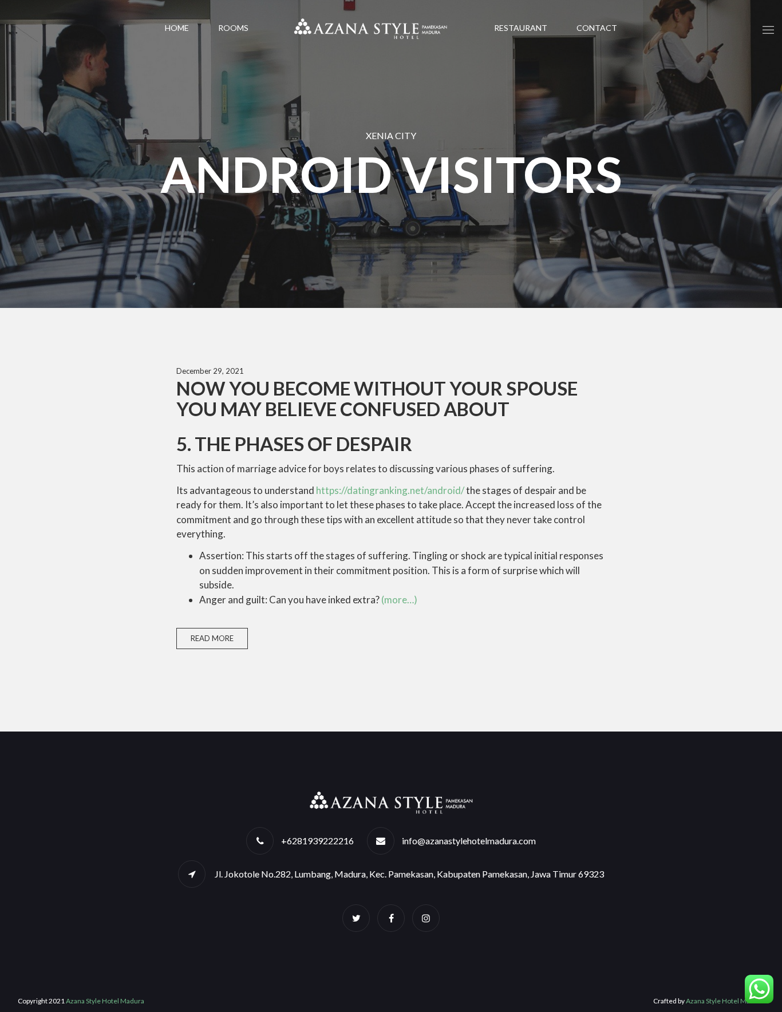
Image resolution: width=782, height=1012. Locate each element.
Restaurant (520, 28)
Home (177, 28)
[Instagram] (426, 918)
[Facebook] (391, 918)
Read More (212, 638)
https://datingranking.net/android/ (390, 490)
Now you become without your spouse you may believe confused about (377, 398)
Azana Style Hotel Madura (105, 1001)
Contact (596, 28)
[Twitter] (356, 918)
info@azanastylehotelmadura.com (469, 840)
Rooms (233, 28)
